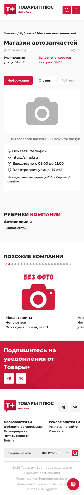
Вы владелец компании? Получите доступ (45, 139)
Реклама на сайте (63, 426)
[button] (36, 12)
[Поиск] (67, 10)
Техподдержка (15, 431)
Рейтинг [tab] (68, 80)
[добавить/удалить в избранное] (78, 50)
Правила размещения (42, 473)
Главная (10, 33)
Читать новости (16, 436)
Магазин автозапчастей (56, 33)
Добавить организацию (23, 426)
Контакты (56, 431)
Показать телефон (29, 151)
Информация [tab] (18, 80)
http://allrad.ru (25, 157)
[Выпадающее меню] (76, 10)
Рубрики (27, 33)
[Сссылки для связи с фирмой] (73, 50)
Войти (9, 440)
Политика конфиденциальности (42, 478)
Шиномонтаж (16, 228)
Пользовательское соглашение (42, 484)
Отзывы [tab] (45, 80)
